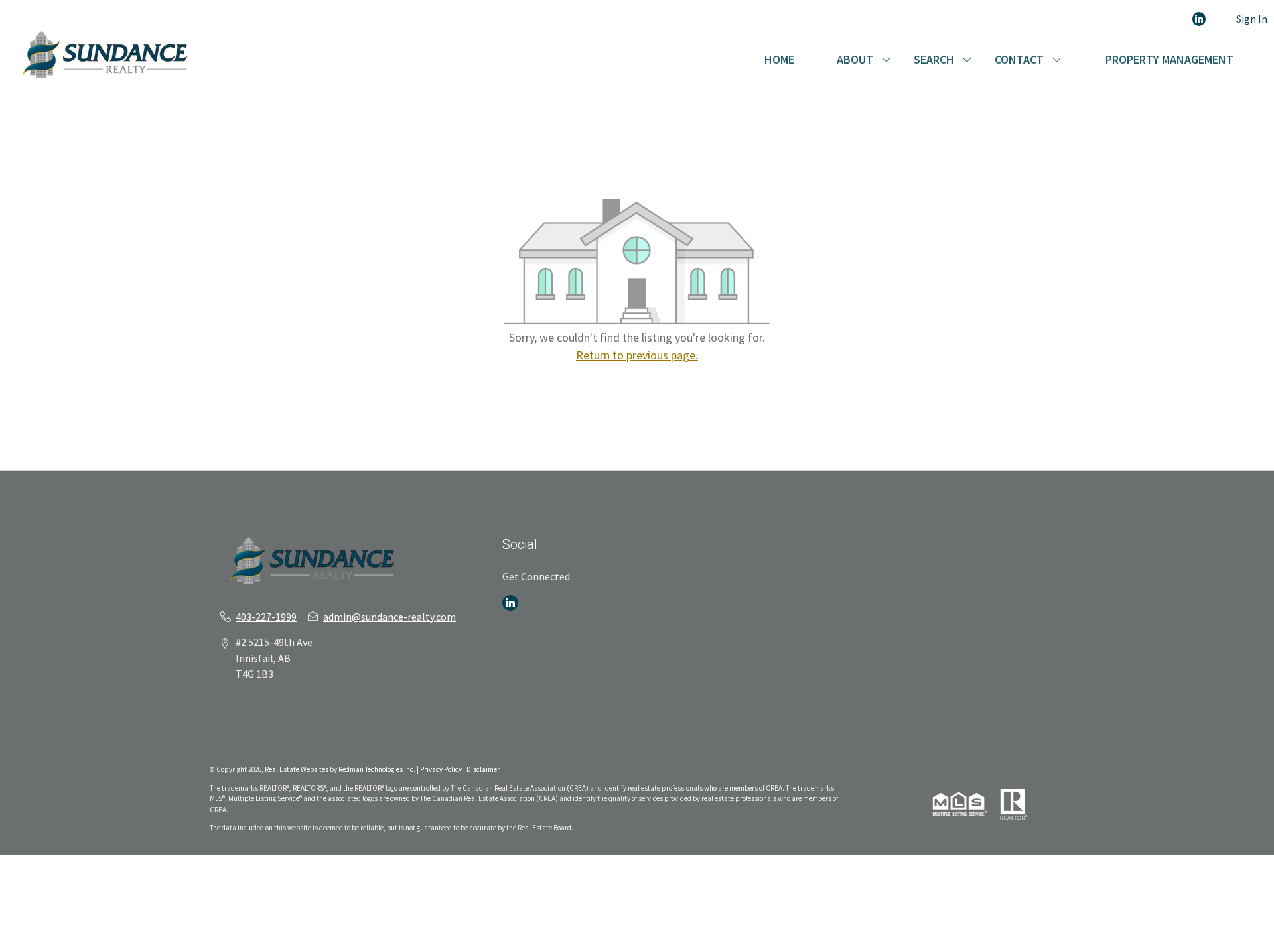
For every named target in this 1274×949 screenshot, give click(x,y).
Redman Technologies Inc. (377, 769)
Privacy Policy (441, 769)
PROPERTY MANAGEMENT (1169, 59)
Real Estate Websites (297, 769)
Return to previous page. (637, 355)
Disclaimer (483, 769)
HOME (779, 59)
